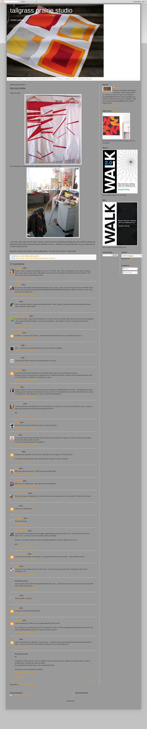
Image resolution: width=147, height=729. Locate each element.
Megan (17, 387)
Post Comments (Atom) (27, 684)
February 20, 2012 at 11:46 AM (25, 461)
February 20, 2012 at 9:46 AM (25, 338)
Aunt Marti (18, 268)
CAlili (17, 608)
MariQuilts (18, 481)
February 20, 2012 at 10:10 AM (25, 363)
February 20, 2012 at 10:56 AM (25, 445)
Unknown (18, 333)
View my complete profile (111, 106)
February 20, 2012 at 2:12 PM (25, 559)
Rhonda (18, 345)
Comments (128, 272)
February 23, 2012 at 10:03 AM (25, 672)
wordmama (19, 403)
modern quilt (29, 258)
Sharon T (18, 370)
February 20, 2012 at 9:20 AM (25, 278)
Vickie (17, 595)
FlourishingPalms (21, 493)
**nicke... (18, 285)
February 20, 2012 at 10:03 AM (25, 351)
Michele (18, 358)
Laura (17, 566)
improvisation (20, 258)
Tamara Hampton (21, 554)
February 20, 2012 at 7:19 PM (25, 613)
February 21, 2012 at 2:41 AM (25, 647)
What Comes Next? (22, 316)
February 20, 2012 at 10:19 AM (25, 416)
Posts (126, 269)
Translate (129, 260)
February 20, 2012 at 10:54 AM (25, 428)
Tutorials (59, 79)
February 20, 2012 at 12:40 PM (25, 499)
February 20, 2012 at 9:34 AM (25, 326)
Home (10, 79)
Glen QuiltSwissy (21, 531)
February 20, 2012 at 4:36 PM (25, 589)
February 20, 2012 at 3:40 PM (25, 574)
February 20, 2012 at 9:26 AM (25, 294)
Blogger (77, 701)
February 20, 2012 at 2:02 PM (25, 547)
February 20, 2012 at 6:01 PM (25, 601)
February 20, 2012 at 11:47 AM (25, 474)
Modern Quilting (38, 258)
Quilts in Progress (49, 258)
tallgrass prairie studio (41, 10)
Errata (67, 79)
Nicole (17, 422)
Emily (17, 301)
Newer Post (14, 681)
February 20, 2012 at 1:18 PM (25, 511)
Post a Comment (18, 676)
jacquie (118, 87)
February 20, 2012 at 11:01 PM (25, 632)
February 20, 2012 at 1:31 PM (25, 524)
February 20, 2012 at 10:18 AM (25, 380)
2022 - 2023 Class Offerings (82, 79)
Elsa (16, 435)
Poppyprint (19, 518)
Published (19, 79)
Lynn (17, 506)
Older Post (92, 681)
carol (17, 468)
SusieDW (18, 451)
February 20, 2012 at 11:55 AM (25, 486)
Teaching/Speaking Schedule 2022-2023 (39, 79)
